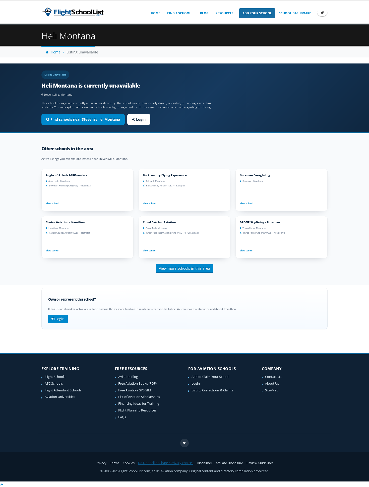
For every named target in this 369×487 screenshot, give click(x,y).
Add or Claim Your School (210, 377)
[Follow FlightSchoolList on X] (322, 12)
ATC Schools (54, 383)
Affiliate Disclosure (229, 463)
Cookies (129, 463)
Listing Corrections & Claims (212, 390)
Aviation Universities (60, 397)
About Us (272, 383)
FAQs (122, 417)
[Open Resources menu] (237, 13)
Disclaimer (204, 463)
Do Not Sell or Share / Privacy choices (165, 463)
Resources (224, 13)
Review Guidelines (260, 463)
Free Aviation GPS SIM (134, 390)
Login (140, 119)
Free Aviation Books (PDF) (137, 383)
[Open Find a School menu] (194, 13)
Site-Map (271, 390)
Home (155, 13)
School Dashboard (295, 13)
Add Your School (257, 13)
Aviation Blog (128, 377)
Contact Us (273, 377)
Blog (204, 13)
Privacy (101, 463)
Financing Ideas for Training (138, 403)
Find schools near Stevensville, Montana (84, 119)
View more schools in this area (184, 268)
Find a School (179, 13)
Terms (114, 463)
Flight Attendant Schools (63, 390)
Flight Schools (55, 377)
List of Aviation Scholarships (139, 397)
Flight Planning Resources (137, 410)
